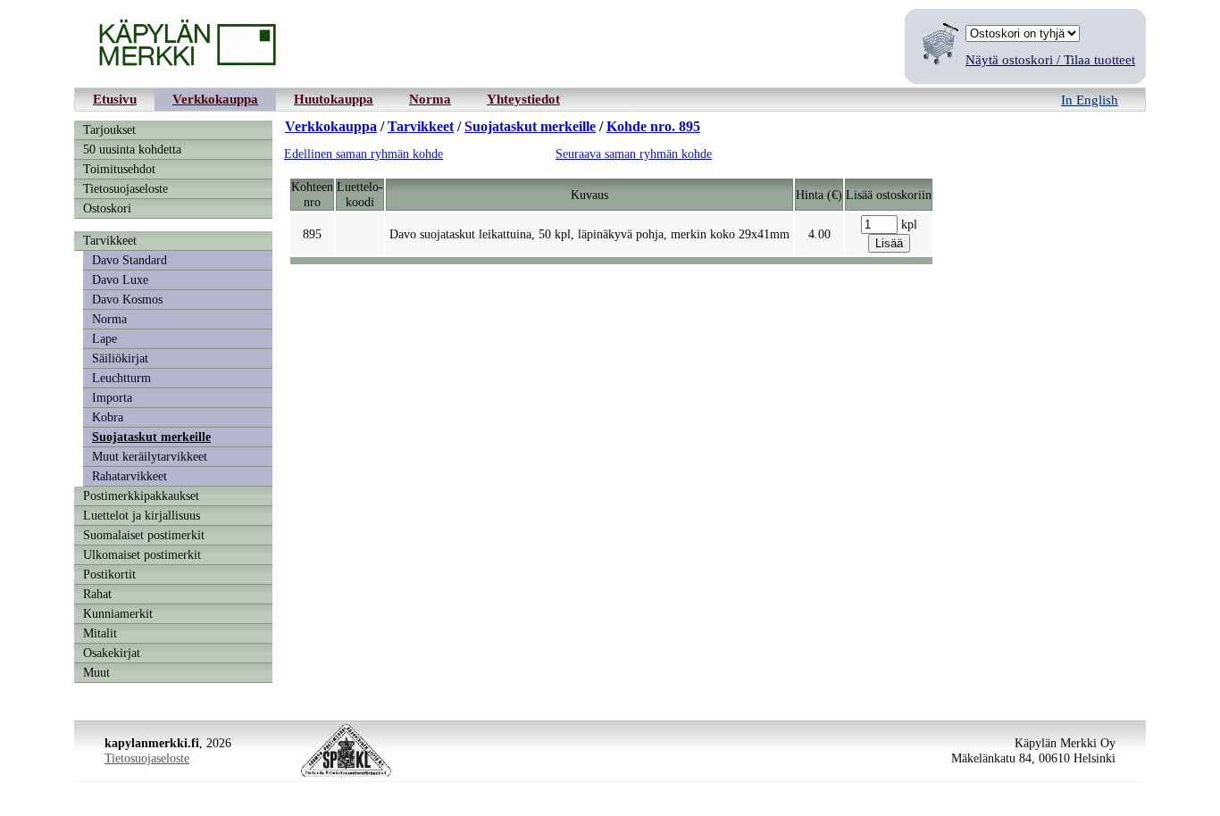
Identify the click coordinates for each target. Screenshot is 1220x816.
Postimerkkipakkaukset (141, 495)
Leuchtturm (121, 378)
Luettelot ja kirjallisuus (141, 515)
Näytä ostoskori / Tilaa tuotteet (1050, 59)
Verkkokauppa (215, 98)
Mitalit (100, 633)
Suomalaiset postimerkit (144, 535)
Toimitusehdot (119, 169)
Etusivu (115, 98)
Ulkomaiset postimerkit (142, 554)
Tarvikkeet (110, 240)
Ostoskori (107, 208)
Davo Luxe (120, 279)
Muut (96, 672)
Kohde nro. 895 (653, 126)
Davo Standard (129, 260)
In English (1089, 99)
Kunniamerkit (118, 613)
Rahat (97, 594)
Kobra (107, 417)
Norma (430, 98)
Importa (112, 397)
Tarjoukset (109, 129)
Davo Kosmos (127, 299)
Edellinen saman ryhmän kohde (363, 153)
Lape (104, 338)
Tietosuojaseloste (125, 188)
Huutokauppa (333, 98)
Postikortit (109, 574)
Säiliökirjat (120, 358)
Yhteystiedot (523, 98)
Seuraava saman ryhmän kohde (634, 153)
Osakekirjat (111, 652)
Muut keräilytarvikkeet (149, 456)
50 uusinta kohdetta (132, 149)
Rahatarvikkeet (129, 476)
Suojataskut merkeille (151, 436)
